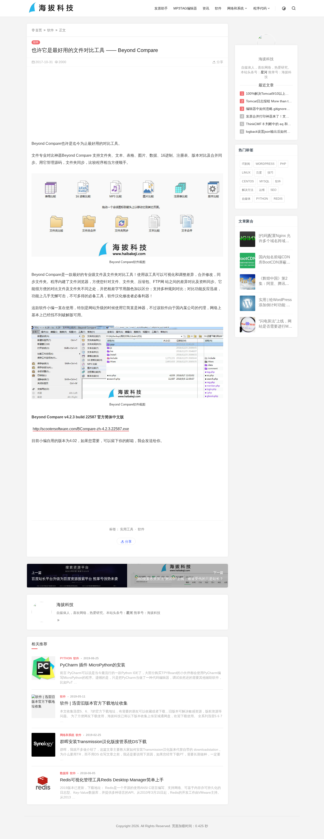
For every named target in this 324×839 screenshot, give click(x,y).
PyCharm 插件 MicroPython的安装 (92, 665)
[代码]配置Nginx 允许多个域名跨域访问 (275, 239)
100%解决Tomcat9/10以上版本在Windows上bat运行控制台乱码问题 (269, 93)
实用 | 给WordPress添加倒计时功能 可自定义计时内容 (275, 303)
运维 (262, 190)
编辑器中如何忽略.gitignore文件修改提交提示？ (269, 109)
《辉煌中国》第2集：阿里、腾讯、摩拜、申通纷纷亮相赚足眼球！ (274, 281)
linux (246, 172)
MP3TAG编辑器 (185, 8)
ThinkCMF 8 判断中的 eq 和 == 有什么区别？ (269, 124)
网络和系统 (235, 8)
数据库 (64, 773)
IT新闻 (246, 163)
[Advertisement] (127, 104)
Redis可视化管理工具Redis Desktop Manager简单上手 (112, 780)
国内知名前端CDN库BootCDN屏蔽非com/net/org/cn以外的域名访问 (275, 260)
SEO (273, 190)
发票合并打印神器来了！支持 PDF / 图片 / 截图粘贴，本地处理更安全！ (269, 116)
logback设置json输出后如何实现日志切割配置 (269, 131)
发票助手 (161, 8)
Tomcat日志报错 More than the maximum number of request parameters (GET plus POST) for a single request (269, 101)
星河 (129, 613)
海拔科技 (65, 604)
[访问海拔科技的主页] (266, 43)
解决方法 (247, 190)
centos (248, 181)
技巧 (270, 172)
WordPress (265, 163)
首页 (38, 30)
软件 (218, 8)
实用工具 (126, 529)
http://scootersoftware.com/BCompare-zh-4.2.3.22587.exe (81, 429)
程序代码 (260, 8)
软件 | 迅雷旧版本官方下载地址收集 (94, 703)
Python (66, 658)
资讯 (206, 8)
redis (278, 198)
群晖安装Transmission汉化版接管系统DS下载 (103, 741)
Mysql (264, 181)
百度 (259, 172)
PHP (283, 163)
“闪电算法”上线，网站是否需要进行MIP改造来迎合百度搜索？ (275, 324)
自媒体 (246, 198)
